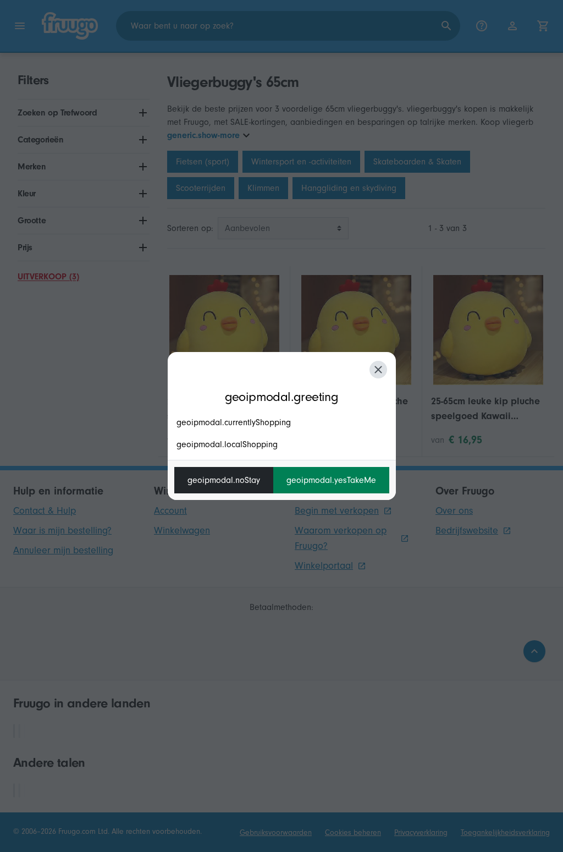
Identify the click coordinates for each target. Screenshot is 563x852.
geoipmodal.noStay (223, 480)
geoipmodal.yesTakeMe (331, 480)
